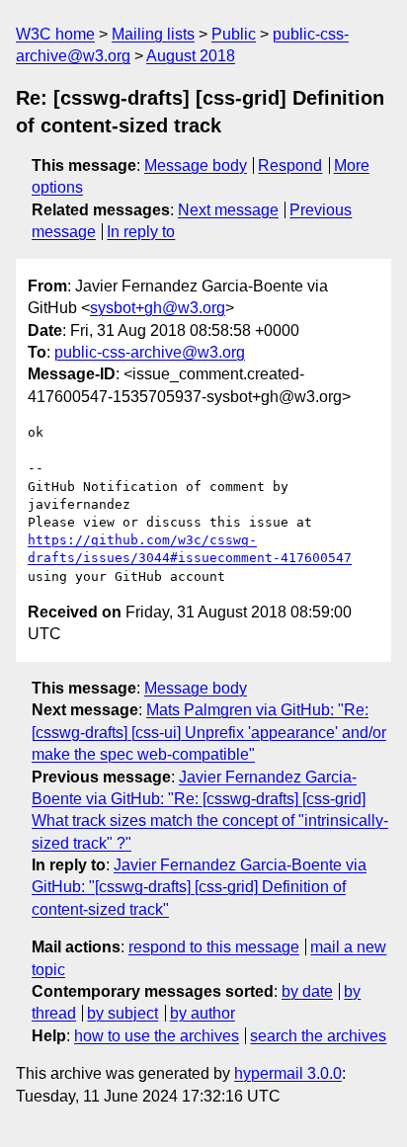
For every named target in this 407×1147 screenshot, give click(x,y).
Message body (195, 165)
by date (307, 991)
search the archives (318, 1035)
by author (202, 1013)
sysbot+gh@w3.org (157, 307)
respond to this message (213, 947)
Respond (290, 165)
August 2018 (190, 55)
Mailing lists (153, 34)
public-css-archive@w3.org (149, 352)
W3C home (55, 34)
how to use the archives (156, 1035)
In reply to (141, 231)
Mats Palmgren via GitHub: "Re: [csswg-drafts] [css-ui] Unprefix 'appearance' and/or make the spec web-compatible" (209, 732)
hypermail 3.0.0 (288, 1073)
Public (233, 34)
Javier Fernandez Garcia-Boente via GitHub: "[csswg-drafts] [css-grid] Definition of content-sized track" (199, 887)
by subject (122, 1013)
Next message (228, 210)
